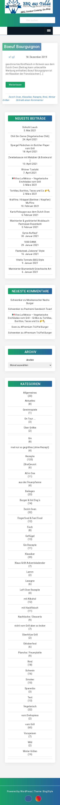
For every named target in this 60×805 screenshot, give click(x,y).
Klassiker (27, 97)
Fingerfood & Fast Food (30, 518)
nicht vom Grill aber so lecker (30, 625)
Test (30, 697)
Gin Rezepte (30, 545)
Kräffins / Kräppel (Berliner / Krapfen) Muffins (30, 201)
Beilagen (30, 491)
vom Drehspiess (30, 715)
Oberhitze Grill (30, 634)
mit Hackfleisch (30, 607)
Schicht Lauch (30, 127)
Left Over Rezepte (30, 590)
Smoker (30, 679)
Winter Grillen (30, 751)
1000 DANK (30, 242)
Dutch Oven (15, 97)
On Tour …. (30, 418)
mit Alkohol (30, 599)
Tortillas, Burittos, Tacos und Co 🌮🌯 (30, 190)
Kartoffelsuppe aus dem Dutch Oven (30, 212)
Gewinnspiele (30, 409)
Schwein (30, 670)
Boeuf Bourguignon (22, 46)
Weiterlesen (15, 84)
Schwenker (17, 300)
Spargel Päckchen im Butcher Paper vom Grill (30, 147)
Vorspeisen (30, 733)
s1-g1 (12, 57)
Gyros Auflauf (30, 233)
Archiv (30, 360)
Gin (30, 438)
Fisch (30, 527)
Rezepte (37, 97)
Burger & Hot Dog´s (30, 500)
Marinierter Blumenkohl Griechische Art (30, 269)
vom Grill (30, 724)
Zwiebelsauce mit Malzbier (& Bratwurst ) (30, 159)
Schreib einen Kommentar (29, 100)
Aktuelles (30, 400)
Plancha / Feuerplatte (30, 652)
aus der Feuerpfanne (30, 482)
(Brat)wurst (30, 464)
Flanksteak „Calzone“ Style (30, 251)
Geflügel (30, 536)
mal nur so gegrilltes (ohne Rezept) (30, 447)
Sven (14, 327)
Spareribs (30, 688)
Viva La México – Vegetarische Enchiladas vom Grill (31, 180)
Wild (30, 742)
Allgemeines (30, 392)
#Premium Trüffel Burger (35, 327)
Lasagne (30, 581)
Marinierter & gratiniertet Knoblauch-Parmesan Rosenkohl (30, 222)
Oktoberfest (30, 643)
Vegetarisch (30, 706)
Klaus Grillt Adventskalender (30, 563)
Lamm (30, 572)
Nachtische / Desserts (30, 616)
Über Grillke (30, 427)
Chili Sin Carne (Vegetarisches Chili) (30, 136)
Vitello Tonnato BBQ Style (30, 260)
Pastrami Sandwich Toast (38, 309)
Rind (44, 97)
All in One (30, 473)
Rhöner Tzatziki (30, 169)
